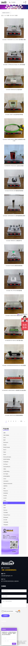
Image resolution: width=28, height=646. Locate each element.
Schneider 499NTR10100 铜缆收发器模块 (14, 415)
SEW (4, 505)
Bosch (4, 449)
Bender (5, 444)
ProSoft (5, 495)
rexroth (4, 498)
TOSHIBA (5, 512)
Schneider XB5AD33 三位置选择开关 (14, 240)
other (4, 488)
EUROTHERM (6, 459)
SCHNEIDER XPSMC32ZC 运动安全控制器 (14, 165)
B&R (4, 440)
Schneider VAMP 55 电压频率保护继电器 (14, 114)
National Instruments (7, 483)
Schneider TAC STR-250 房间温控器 (14, 290)
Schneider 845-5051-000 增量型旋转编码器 (14, 190)
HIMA (4, 469)
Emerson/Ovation (7, 456)
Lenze (4, 478)
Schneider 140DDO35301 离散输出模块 (14, 315)
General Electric (6, 466)
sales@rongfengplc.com (7, 575)
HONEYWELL (6, 471)
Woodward (5, 517)
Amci (4, 437)
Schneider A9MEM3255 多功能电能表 (14, 89)
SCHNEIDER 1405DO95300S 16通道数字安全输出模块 (14, 390)
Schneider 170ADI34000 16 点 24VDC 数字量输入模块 (14, 39)
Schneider (5, 502)
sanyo (4, 500)
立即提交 (5, 615)
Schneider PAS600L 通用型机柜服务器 (14, 265)
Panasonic (5, 490)
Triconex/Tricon (6, 515)
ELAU (4, 454)
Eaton (4, 452)
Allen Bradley (6, 435)
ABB (4, 432)
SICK (4, 507)
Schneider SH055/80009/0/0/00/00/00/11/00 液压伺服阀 (14, 365)
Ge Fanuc (5, 464)
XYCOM (5, 519)
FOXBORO (5, 461)
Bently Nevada (6, 447)
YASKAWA (5, 522)
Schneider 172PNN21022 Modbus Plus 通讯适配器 (14, 64)
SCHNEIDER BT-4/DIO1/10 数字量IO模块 (14, 340)
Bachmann (5, 442)
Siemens (5, 510)
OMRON (5, 485)
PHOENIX (5, 493)
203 (21, 421)
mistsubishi (5, 481)
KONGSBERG (6, 476)
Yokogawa (5, 524)
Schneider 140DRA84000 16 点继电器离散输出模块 (14, 215)
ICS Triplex (5, 473)
